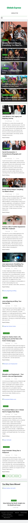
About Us (17, 512)
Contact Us (20, 515)
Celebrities (5, 68)
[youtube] (17, 3)
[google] (16, 3)
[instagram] (12, 3)
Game (4, 81)
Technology (7, 260)
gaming (5, 297)
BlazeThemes (7, 517)
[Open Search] (26, 17)
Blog (4, 40)
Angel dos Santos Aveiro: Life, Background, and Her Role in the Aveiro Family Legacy (12, 339)
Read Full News (5, 137)
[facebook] (10, 3)
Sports (11, 95)
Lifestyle (14, 500)
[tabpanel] (14, 497)
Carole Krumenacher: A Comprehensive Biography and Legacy (11, 154)
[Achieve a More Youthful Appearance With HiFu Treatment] (14, 35)
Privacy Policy (24, 512)
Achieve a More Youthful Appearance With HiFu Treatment (12, 45)
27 (16, 476)
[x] (14, 3)
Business (5, 54)
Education (6, 185)
